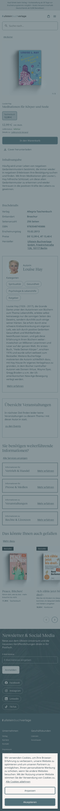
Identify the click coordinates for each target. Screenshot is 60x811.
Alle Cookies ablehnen (18, 781)
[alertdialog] (30, 781)
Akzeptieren (30, 802)
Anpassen (30, 790)
